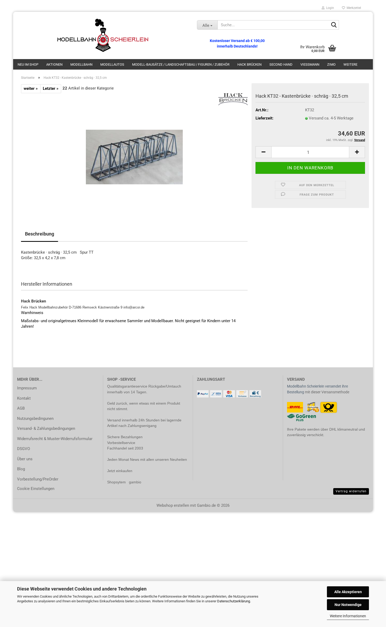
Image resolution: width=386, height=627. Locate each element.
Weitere (350, 64)
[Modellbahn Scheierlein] (103, 35)
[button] (263, 152)
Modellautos (112, 64)
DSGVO (23, 448)
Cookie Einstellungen (35, 488)
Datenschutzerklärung (233, 601)
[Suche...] (334, 25)
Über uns (25, 459)
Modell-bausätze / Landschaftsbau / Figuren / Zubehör (180, 64)
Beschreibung (39, 234)
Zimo (331, 64)
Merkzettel (353, 8)
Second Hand (281, 64)
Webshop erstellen (173, 505)
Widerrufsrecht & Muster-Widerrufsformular (54, 438)
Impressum (27, 388)
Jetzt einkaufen (119, 471)
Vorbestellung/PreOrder (37, 479)
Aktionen (54, 64)
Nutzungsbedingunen (35, 418)
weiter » (31, 88)
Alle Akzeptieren (348, 592)
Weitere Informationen (348, 616)
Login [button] (329, 8)
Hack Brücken (249, 64)
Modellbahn (81, 64)
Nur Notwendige (348, 605)
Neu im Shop (28, 64)
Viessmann (309, 64)
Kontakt (24, 398)
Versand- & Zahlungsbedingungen (46, 428)
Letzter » (51, 88)
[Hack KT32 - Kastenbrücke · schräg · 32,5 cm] (134, 152)
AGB (21, 408)
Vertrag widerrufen (351, 491)
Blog (21, 469)
